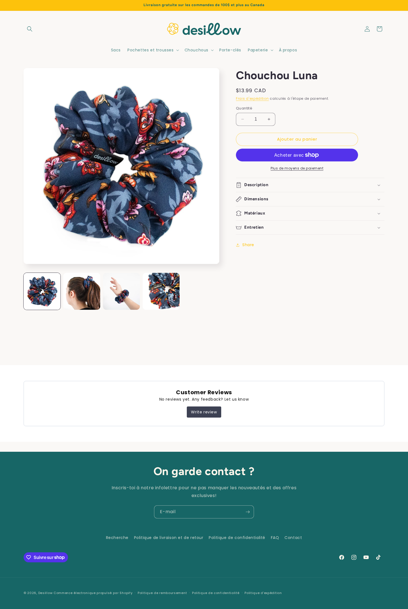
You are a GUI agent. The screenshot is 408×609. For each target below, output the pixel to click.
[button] (30, 29)
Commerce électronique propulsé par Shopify (93, 593)
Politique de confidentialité (237, 537)
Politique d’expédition (263, 592)
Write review (204, 412)
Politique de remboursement (162, 592)
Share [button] (248, 245)
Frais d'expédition (252, 98)
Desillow (45, 593)
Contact (293, 537)
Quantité (244, 108)
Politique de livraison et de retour (168, 537)
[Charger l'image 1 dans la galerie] (42, 291)
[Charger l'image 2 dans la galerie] (81, 291)
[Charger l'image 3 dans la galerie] (121, 291)
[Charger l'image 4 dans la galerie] (161, 291)
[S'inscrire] (247, 511)
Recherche (117, 537)
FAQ (275, 537)
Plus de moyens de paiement (297, 168)
